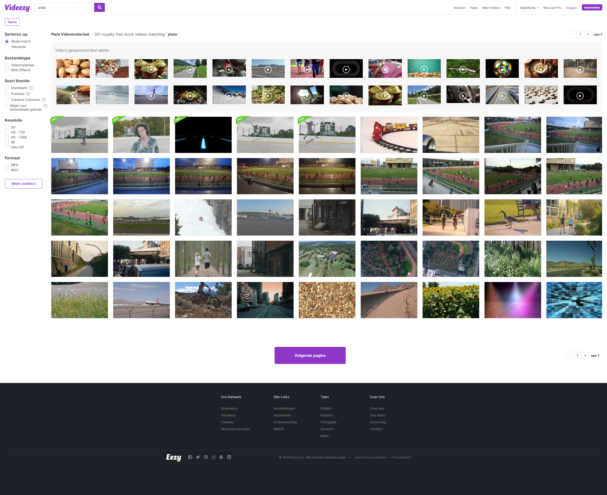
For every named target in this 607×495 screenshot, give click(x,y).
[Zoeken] (99, 7)
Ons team (377, 415)
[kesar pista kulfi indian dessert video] (151, 69)
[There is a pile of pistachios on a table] (346, 94)
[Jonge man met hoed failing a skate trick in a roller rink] (327, 135)
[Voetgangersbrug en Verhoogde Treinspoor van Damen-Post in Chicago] (141, 258)
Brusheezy (229, 408)
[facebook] (190, 457)
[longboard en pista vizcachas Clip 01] (268, 68)
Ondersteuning (285, 422)
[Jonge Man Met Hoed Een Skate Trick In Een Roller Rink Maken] (265, 135)
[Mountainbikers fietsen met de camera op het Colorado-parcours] (203, 300)
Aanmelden (592, 7)
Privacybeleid (401, 457)
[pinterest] (206, 457)
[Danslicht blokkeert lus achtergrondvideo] (574, 300)
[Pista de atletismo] (346, 68)
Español (327, 415)
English (326, 408)
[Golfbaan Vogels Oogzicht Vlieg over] (327, 258)
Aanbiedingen (284, 408)
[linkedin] (229, 457)
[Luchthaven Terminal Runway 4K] (265, 217)
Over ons (377, 408)
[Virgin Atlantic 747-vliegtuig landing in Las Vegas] (141, 300)
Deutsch (327, 429)
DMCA (279, 429)
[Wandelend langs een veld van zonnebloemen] (450, 300)
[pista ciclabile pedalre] (190, 68)
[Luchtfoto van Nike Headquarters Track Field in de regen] (450, 258)
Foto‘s (474, 7)
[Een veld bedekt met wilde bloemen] (79, 300)
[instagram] (213, 457)
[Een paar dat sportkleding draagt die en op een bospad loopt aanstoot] (203, 258)
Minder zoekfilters (24, 183)
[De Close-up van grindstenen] (327, 300)
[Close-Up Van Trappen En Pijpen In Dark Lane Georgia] (327, 217)
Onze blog (378, 422)
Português (329, 422)
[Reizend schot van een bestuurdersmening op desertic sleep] (574, 258)
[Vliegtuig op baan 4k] (450, 135)
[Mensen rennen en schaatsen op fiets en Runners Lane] (79, 258)
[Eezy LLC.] (173, 457)
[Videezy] (17, 8)
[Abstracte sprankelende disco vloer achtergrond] (512, 300)
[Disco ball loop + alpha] (502, 68)
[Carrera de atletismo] (307, 68)
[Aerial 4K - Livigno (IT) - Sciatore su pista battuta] (112, 94)
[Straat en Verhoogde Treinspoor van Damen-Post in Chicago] (389, 217)
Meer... (326, 436)
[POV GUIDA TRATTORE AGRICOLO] (73, 94)
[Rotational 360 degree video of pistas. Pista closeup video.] (73, 68)
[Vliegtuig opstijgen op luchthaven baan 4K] (141, 217)
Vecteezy (228, 415)
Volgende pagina (310, 355)
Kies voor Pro (552, 7)
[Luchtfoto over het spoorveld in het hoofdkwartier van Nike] (389, 258)
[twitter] (198, 457)
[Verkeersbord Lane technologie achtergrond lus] (203, 135)
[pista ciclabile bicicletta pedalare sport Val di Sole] (424, 94)
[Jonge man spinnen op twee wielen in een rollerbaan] (79, 135)
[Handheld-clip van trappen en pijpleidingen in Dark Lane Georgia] (265, 258)
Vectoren (459, 7)
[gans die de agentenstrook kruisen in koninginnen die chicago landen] (512, 217)
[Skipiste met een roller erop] (203, 217)
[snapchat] (221, 457)
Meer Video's (491, 7)
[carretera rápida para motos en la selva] (463, 68)
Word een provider (235, 429)
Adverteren (282, 415)
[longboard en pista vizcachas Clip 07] (502, 94)
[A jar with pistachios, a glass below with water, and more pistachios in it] (112, 68)
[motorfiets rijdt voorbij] (389, 300)
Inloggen (571, 7)
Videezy (227, 422)
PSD (507, 7)
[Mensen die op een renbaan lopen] (512, 135)
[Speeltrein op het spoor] (389, 135)
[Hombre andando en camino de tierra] (580, 68)
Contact (376, 429)
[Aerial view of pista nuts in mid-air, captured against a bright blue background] (424, 68)
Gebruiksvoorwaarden (370, 457)
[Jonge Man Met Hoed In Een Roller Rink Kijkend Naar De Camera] (141, 135)
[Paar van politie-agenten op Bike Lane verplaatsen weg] (450, 217)
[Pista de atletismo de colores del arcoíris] (580, 94)
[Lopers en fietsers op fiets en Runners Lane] (574, 217)
